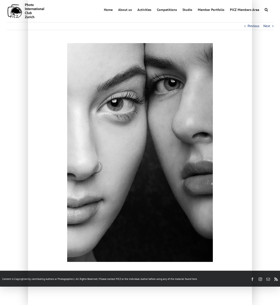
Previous (253, 26)
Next (266, 26)
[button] (266, 9)
